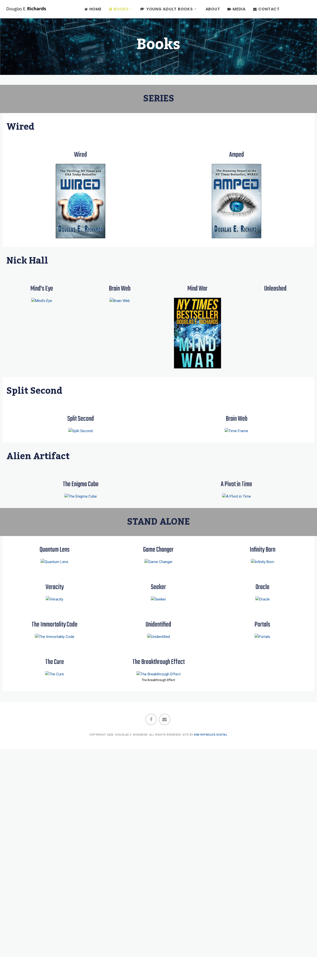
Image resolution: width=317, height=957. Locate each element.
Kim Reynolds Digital (210, 734)
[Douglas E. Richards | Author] (26, 8)
